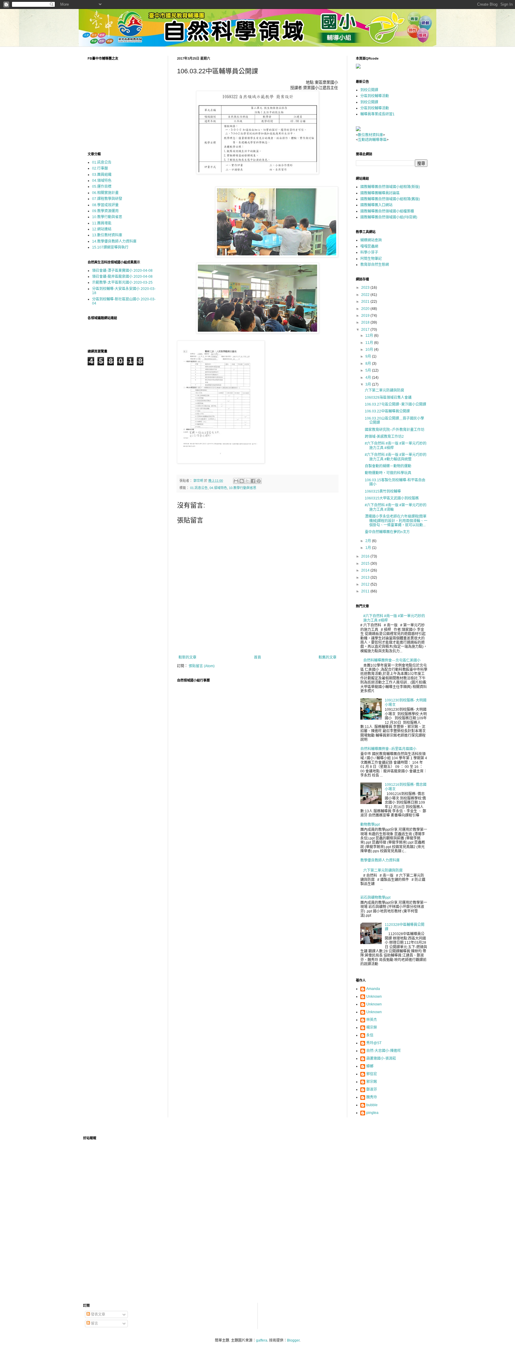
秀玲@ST (373, 1043)
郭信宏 (371, 1074)
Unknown (374, 996)
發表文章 (97, 1314)
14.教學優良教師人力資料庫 (114, 241)
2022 (365, 295)
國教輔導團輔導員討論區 (380, 193)
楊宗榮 (371, 1027)
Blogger (293, 1340)
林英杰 (371, 1020)
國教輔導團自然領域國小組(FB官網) (388, 217)
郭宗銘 (371, 1082)
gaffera (261, 1340)
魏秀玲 (371, 1097)
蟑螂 (369, 1066)
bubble (372, 1105)
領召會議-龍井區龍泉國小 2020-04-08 (122, 276)
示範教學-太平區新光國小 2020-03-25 (122, 282)
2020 (365, 309)
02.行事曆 (100, 168)
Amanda (373, 989)
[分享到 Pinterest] (259, 481)
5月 (368, 370)
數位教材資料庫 (370, 135)
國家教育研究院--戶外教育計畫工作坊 (394, 430)
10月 (369, 349)
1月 (368, 548)
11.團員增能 (101, 223)
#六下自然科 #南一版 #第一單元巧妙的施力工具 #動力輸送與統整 (395, 457)
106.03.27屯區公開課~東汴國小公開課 (395, 404)
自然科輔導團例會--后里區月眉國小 (388, 749)
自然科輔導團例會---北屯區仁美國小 (392, 660)
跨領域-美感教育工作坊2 (384, 436)
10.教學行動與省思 (242, 488)
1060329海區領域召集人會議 (388, 397)
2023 (365, 287)
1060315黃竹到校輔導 (383, 491)
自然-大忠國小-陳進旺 (383, 1051)
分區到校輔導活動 (374, 96)
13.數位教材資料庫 (107, 235)
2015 (365, 563)
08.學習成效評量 (105, 205)
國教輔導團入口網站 (376, 205)
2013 (365, 577)
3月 (368, 384)
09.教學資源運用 (105, 211)
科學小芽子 (369, 252)
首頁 (257, 657)
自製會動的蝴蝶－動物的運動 (388, 466)
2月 (368, 541)
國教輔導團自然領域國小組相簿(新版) (390, 187)
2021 (365, 301)
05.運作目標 (101, 186)
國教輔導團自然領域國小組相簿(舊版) (390, 199)
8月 (368, 363)
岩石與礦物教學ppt (375, 897)
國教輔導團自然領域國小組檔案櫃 (387, 211)
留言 (94, 1323)
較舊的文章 (327, 657)
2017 (365, 329)
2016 (365, 556)
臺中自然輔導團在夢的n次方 (387, 532)
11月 (369, 343)
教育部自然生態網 (374, 265)
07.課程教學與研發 (107, 199)
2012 (365, 584)
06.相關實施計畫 (105, 193)
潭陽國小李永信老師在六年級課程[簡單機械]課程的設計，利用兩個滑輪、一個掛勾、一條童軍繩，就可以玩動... (396, 520)
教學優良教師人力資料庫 (380, 860)
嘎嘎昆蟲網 (369, 246)
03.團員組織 (101, 175)
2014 (365, 570)
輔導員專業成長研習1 (377, 114)
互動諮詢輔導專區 (372, 140)
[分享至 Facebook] (253, 481)
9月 (368, 356)
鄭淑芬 (371, 1089)
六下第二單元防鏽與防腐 (384, 390)
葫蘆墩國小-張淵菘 (381, 1058)
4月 (368, 377)
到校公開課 (369, 90)
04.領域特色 (218, 488)
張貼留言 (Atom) (202, 666)
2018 (365, 322)
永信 (369, 1035)
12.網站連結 (101, 229)
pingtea (372, 1113)
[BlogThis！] (242, 481)
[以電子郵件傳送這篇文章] (236, 481)
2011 (365, 591)
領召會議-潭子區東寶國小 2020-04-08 (122, 270)
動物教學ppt (370, 824)
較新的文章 (187, 657)
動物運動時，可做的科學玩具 (388, 473)
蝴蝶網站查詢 (371, 240)
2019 (365, 315)
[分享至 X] (247, 481)
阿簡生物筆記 (371, 259)
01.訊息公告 (199, 488)
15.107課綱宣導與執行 (110, 247)
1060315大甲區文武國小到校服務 (392, 498)
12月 (369, 335)
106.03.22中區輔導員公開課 (387, 411)
